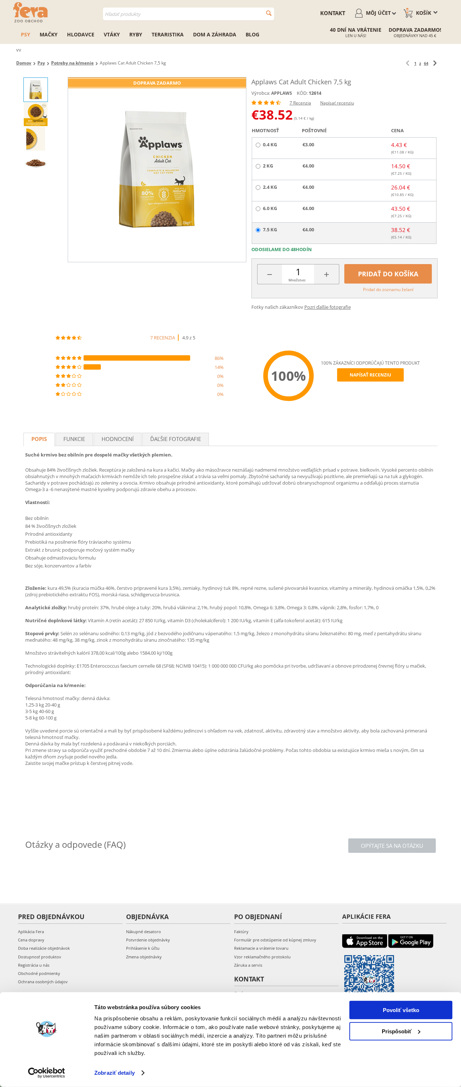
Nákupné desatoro (143, 931)
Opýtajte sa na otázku (392, 845)
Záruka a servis (248, 965)
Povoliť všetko (401, 1010)
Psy (25, 34)
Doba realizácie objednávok (44, 948)
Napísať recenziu (337, 103)
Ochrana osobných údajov (43, 981)
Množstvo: (297, 279)
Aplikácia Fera (31, 931)
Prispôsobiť (397, 1031)
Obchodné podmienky (39, 973)
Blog (252, 34)
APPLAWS (281, 93)
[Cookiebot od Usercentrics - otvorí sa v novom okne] (46, 1073)
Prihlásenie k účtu (143, 948)
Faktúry (241, 931)
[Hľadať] (269, 13)
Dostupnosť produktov (39, 956)
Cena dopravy (31, 940)
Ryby (135, 34)
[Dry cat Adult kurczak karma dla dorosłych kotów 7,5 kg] (157, 169)
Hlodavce (80, 34)
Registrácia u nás (33, 965)
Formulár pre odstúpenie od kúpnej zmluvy (275, 940)
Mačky (49, 34)
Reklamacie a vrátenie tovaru (261, 948)
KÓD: (302, 93)
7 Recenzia (300, 103)
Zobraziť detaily (114, 1073)
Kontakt (332, 13)
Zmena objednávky (144, 956)
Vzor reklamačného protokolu (262, 956)
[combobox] (188, 14)
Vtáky (112, 34)
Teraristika (168, 34)
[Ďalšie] (434, 63)
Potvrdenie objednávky (148, 940)
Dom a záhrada (214, 34)
